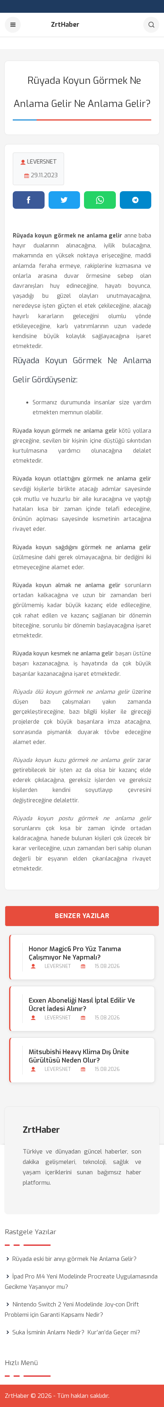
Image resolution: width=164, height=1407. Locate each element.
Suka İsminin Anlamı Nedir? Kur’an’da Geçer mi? (76, 1332)
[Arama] (151, 25)
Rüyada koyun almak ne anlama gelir (67, 585)
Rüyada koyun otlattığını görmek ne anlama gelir (82, 479)
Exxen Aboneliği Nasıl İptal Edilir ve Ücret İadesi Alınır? (82, 1004)
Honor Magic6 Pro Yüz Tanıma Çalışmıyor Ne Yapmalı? (75, 953)
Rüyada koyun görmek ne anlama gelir (65, 431)
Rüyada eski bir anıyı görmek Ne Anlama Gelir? (74, 1259)
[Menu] (13, 25)
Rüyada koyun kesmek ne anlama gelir (63, 653)
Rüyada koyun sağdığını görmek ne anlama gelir (82, 547)
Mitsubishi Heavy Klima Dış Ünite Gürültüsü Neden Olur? (79, 1056)
